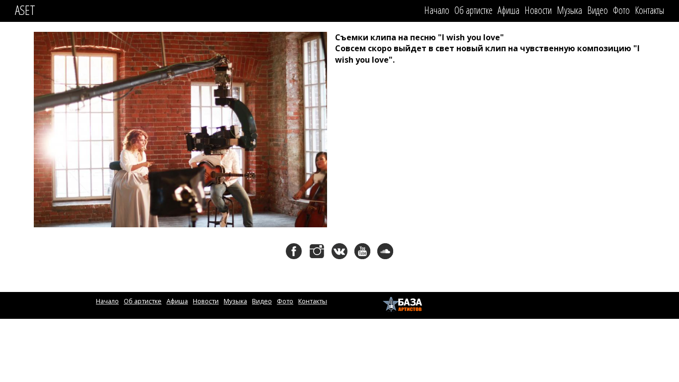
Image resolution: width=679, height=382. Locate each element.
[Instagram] (317, 251)
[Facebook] (294, 251)
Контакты (649, 10)
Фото (621, 10)
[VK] (339, 251)
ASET (25, 10)
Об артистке (473, 10)
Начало (436, 10)
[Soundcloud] (385, 251)
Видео (597, 10)
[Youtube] (362, 251)
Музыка (569, 10)
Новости (538, 10)
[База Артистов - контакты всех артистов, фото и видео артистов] (403, 304)
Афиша (508, 10)
